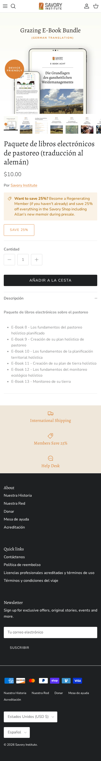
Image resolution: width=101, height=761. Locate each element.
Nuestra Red (14, 503)
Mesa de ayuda (16, 519)
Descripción (13, 298)
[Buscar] (15, 6)
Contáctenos (14, 557)
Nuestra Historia (18, 495)
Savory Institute (24, 185)
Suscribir (19, 647)
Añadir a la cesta (50, 280)
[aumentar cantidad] (36, 259)
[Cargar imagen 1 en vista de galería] (50, 63)
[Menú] (5, 6)
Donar (9, 511)
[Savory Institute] (50, 6)
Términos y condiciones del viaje (31, 580)
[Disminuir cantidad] (9, 259)
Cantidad (11, 249)
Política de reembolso (22, 564)
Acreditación (14, 527)
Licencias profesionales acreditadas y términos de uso (49, 572)
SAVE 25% (19, 230)
